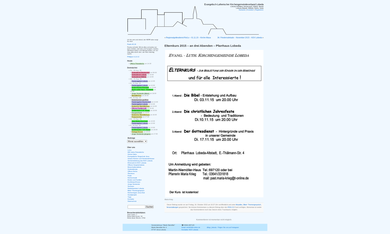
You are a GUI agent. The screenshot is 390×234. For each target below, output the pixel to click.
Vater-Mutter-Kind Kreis (140, 121)
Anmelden (250, 10)
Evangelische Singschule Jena (138, 156)
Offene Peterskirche (137, 63)
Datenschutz (132, 201)
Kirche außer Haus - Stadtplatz (142, 89)
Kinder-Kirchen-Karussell (140, 87)
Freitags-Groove (137, 132)
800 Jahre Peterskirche (136, 152)
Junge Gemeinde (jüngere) (141, 134)
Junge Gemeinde (134, 184)
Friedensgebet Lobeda (140, 81)
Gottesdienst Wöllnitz (139, 77)
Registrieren (259, 10)
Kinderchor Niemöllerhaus (141, 106)
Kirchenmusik (132, 178)
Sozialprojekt (132, 195)
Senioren (131, 186)
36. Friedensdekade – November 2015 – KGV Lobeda (239, 38)
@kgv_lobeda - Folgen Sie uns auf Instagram (223, 227)
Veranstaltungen (172, 207)
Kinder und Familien (135, 180)
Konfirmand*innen (134, 182)
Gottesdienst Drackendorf (141, 72)
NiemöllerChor (136, 95)
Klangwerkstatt (137, 112)
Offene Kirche (132, 171)
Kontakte (131, 199)
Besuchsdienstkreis (134, 167)
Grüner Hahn (132, 154)
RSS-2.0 (231, 207)
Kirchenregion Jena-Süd (136, 193)
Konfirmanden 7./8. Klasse (141, 129)
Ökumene (131, 173)
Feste (130, 175)
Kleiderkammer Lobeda (136, 188)
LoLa (129, 150)
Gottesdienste (133, 169)
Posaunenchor (137, 117)
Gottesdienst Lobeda (139, 75)
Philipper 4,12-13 (133, 57)
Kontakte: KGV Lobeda (190, 229)
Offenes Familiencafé (139, 108)
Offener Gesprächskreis (136, 165)
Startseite (242, 10)
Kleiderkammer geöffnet (140, 100)
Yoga (129, 197)
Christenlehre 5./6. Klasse (141, 110)
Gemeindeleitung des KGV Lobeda (140, 161)
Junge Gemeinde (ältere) (141, 93)
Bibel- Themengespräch (252, 205)
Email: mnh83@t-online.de (191, 227)
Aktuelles (239, 205)
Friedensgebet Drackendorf (141, 102)
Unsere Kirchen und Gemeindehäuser (141, 158)
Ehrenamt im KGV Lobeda (137, 163)
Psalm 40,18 (131, 44)
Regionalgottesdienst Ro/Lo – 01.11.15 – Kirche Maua (188, 38)
